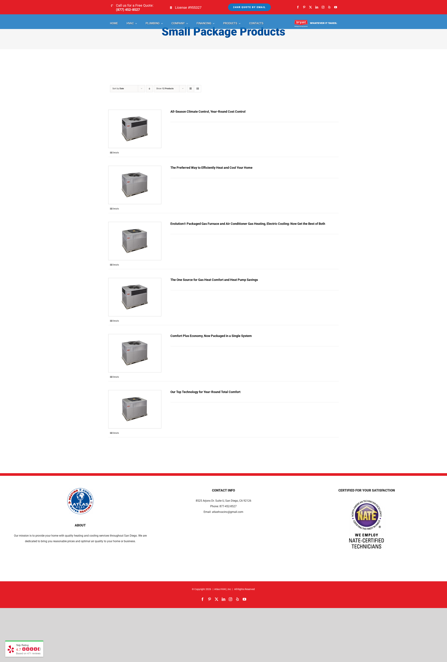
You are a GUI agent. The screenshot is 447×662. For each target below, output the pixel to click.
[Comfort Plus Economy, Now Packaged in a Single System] (134, 353)
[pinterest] (304, 7)
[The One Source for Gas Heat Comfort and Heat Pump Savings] (134, 297)
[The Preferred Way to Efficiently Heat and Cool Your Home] (134, 185)
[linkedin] (316, 7)
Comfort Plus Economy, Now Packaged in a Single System (211, 336)
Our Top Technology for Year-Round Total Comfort (205, 392)
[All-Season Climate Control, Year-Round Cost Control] (134, 129)
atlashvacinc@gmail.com (227, 512)
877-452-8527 (228, 506)
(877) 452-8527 (128, 10)
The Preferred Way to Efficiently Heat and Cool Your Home (211, 167)
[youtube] (335, 7)
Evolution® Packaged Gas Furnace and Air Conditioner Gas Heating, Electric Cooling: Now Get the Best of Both (247, 223)
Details (115, 152)
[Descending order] (149, 88)
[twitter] (310, 7)
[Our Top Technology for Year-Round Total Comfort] (134, 409)
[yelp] (329, 7)
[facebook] (297, 7)
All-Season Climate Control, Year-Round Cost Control (208, 111)
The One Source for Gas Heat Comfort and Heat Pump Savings (214, 280)
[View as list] (197, 88)
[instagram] (323, 7)
